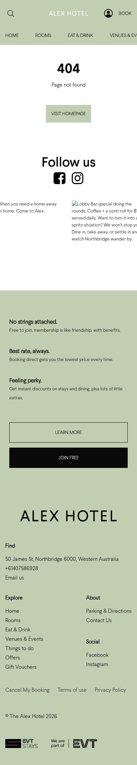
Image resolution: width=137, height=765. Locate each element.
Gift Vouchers (21, 666)
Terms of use (72, 689)
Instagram (97, 664)
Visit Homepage (68, 114)
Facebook (97, 654)
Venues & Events (24, 638)
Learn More (68, 432)
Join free (68, 458)
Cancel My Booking (27, 689)
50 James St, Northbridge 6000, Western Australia (62, 559)
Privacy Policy (110, 689)
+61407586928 (21, 568)
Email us (14, 577)
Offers (12, 657)
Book (125, 13)
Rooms (43, 35)
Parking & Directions (109, 610)
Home (12, 35)
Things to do (19, 648)
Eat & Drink (80, 35)
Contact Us (99, 620)
